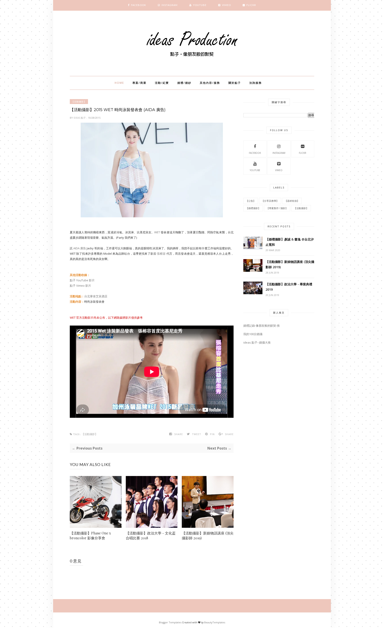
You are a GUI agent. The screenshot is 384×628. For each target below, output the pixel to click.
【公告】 (251, 200)
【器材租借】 (292, 200)
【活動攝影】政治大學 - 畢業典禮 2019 (289, 287)
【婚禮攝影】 (253, 208)
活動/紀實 (162, 83)
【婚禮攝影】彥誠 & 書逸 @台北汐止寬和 (290, 242)
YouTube (255, 170)
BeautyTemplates (214, 622)
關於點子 (234, 83)
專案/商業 (139, 83)
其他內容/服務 (210, 83)
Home (119, 83)
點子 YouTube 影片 (82, 280)
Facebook (255, 152)
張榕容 (161, 254)
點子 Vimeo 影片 (80, 286)
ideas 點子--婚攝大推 (257, 342)
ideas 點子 (80, 117)
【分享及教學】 (270, 200)
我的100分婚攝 (252, 334)
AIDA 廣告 (79, 248)
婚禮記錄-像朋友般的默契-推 (261, 326)
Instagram (278, 152)
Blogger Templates (170, 622)
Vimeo (278, 170)
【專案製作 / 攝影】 (277, 208)
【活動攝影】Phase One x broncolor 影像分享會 (90, 535)
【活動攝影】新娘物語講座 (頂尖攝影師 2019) (208, 535)
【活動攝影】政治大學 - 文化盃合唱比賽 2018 (151, 535)
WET (157, 232)
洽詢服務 (255, 83)
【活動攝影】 (79, 101)
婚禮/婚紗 (184, 83)
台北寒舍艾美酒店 (95, 296)
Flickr (302, 152)
